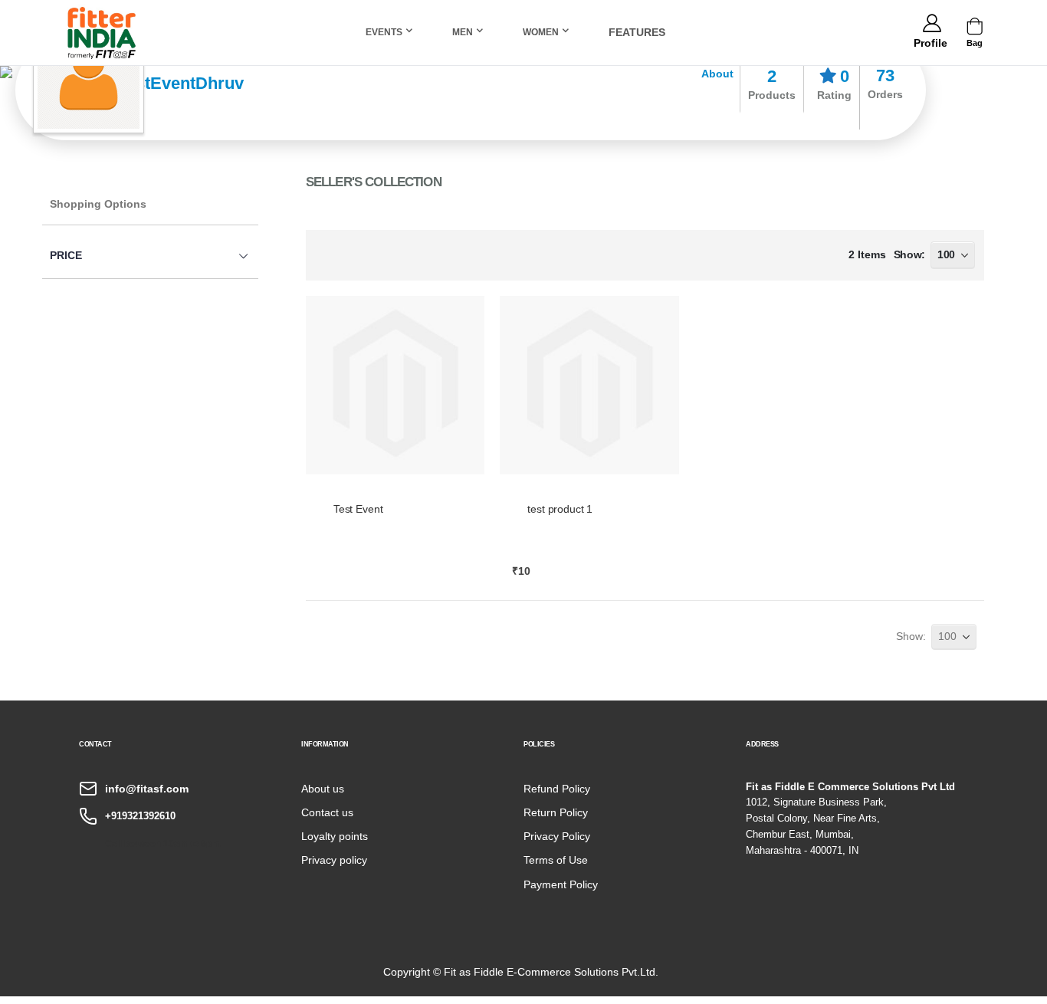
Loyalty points (334, 836)
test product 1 (559, 509)
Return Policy (556, 812)
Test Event (358, 509)
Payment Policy (561, 884)
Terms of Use (556, 860)
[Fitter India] (102, 32)
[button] (930, 40)
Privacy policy (334, 860)
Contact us (327, 812)
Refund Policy (557, 789)
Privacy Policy (557, 836)
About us (322, 789)
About (717, 73)
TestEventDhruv (181, 83)
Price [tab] (66, 255)
